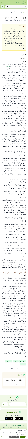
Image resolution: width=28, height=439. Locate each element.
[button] (23, 385)
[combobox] (17, 7)
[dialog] (13, 434)
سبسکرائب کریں (5, 404)
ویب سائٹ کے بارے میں (19, 425)
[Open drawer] (2, 2)
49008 (8, 67)
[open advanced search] (7, 7)
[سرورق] (23, 12)
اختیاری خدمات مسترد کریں (14, 437)
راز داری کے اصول (7, 425)
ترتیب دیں (2, 437)
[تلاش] (2, 7)
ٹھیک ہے (22, 437)
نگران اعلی (12, 425)
